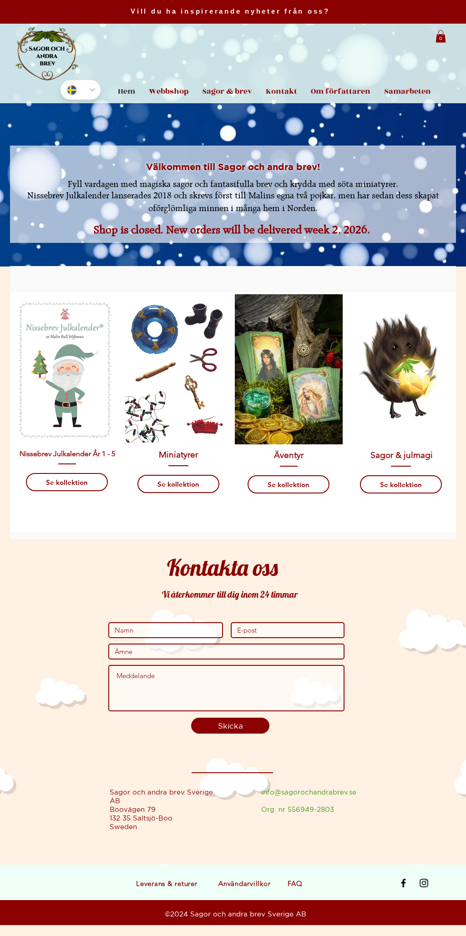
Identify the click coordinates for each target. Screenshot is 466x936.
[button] (441, 36)
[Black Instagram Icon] (424, 883)
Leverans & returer (167, 883)
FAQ (295, 883)
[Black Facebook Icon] (403, 883)
